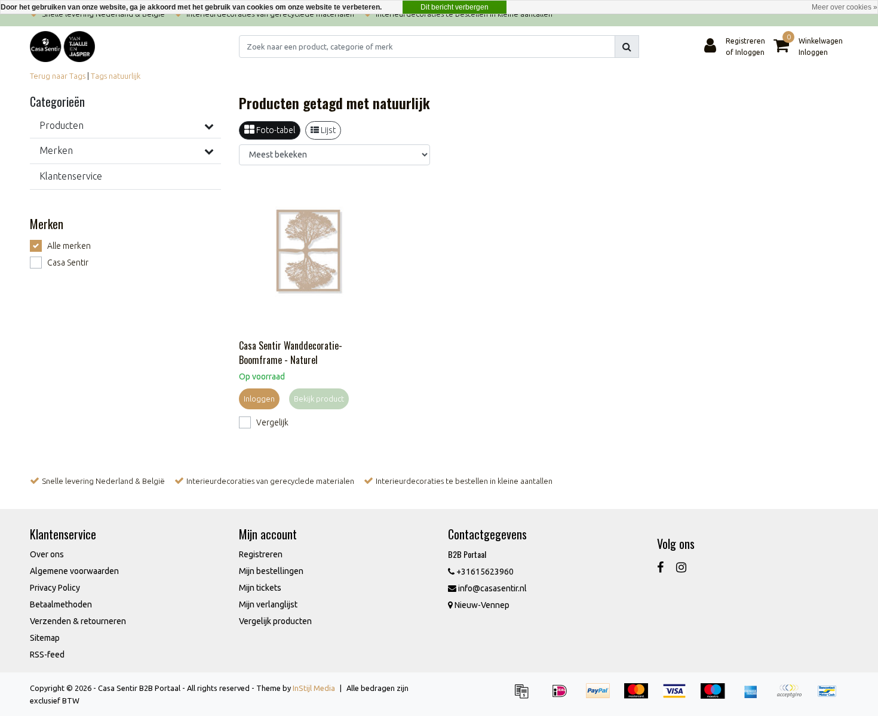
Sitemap (45, 638)
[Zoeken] (626, 46)
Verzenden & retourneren (78, 621)
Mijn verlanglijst (268, 604)
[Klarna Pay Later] (793, 696)
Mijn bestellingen (271, 571)
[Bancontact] (830, 696)
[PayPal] (602, 696)
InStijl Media (314, 688)
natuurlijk (124, 76)
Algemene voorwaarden (74, 571)
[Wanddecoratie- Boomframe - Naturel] (308, 254)
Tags (99, 76)
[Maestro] (717, 696)
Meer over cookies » (844, 7)
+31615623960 (484, 571)
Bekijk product (319, 398)
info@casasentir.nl (492, 588)
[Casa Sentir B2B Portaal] (62, 46)
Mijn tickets (260, 587)
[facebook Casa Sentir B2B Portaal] (660, 567)
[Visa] (678, 696)
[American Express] (755, 696)
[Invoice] (525, 696)
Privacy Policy (55, 587)
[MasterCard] (640, 696)
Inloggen (259, 398)
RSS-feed (47, 654)
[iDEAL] (564, 696)
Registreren (261, 554)
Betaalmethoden (61, 604)
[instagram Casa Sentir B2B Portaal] (681, 567)
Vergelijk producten (275, 621)
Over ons (47, 554)
